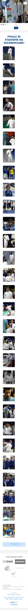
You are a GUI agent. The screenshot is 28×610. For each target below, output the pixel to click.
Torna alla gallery (14, 544)
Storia (7, 599)
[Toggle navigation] (25, 3)
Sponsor (20, 599)
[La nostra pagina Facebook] (3, 24)
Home (5, 597)
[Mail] (7, 24)
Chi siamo (21, 597)
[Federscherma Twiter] (5, 24)
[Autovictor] (20, 561)
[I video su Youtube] (2, 24)
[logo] (3, 3)
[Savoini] (20, 568)
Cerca (16, 28)
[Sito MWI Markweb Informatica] (8, 561)
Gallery (12, 597)
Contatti (16, 597)
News (9, 597)
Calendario (15, 599)
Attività (10, 599)
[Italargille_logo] (14, 575)
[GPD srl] (8, 568)
